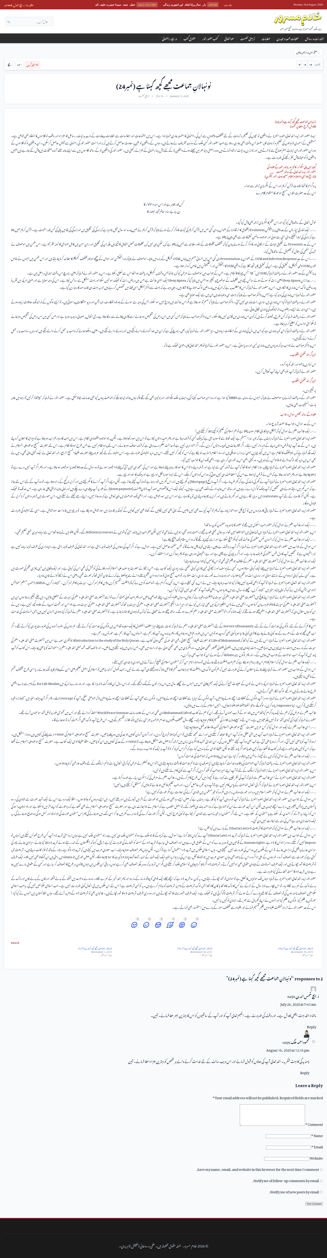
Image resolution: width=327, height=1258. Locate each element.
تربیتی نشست (247, 38)
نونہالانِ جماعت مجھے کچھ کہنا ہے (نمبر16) (295, 948)
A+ (310, 64)
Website (316, 1157)
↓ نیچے (10, 64)
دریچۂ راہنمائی (169, 38)
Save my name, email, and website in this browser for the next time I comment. (258, 1168)
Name (317, 1135)
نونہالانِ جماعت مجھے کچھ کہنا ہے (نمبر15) (194, 948)
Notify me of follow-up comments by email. (286, 1180)
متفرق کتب (189, 38)
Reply (311, 1026)
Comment (314, 1123)
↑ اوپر (19, 64)
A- (304, 64)
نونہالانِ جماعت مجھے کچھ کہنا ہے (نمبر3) (95, 948)
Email (317, 1146)
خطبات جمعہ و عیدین (288, 38)
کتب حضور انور (210, 38)
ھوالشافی (229, 38)
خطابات (266, 38)
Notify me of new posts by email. (294, 1191)
